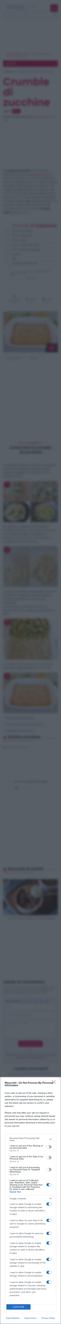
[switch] (48, 1146)
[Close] (55, 1083)
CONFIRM (18, 1307)
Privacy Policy (48, 1318)
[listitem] (30, 1139)
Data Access (30, 1318)
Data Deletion (13, 1318)
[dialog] (30, 1200)
